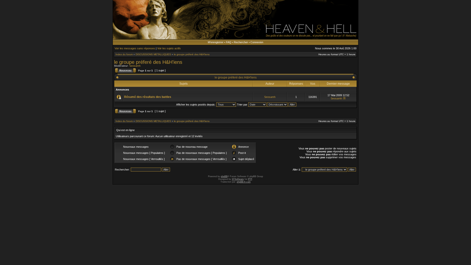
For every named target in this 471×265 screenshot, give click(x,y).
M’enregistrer (215, 42)
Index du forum (124, 54)
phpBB (224, 176)
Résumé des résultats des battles (147, 97)
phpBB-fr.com (244, 182)
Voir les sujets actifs (169, 48)
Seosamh (135, 65)
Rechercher (241, 42)
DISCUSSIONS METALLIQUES (153, 54)
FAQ (228, 42)
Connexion (256, 42)
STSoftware (238, 179)
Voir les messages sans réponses (135, 48)
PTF (250, 179)
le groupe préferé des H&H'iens (191, 54)
